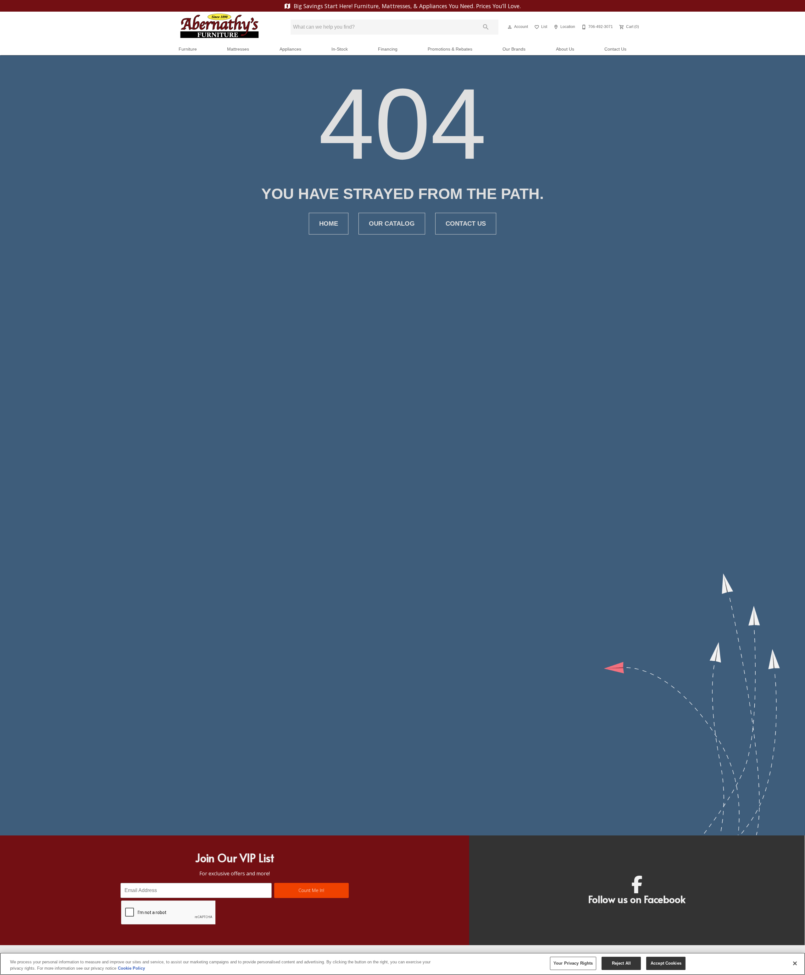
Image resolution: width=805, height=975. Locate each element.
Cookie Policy (131, 968)
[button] (510, 27)
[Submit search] (486, 27)
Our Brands (513, 49)
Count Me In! (311, 890)
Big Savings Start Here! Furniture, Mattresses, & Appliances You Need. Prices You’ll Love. (406, 6)
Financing (387, 49)
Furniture (188, 49)
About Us (565, 49)
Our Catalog (392, 223)
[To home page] (219, 27)
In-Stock (339, 49)
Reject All (621, 963)
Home (328, 223)
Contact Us (615, 49)
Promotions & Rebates (450, 49)
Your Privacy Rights (573, 963)
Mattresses (238, 49)
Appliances (290, 49)
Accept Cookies (666, 963)
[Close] (795, 963)
